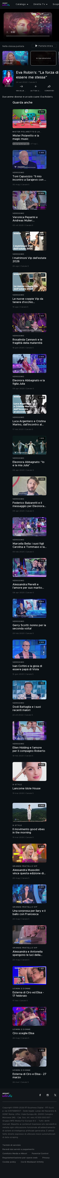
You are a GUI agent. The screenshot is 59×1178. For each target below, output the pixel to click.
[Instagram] (47, 1095)
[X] (55, 1095)
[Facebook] (40, 1095)
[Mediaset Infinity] (6, 4)
